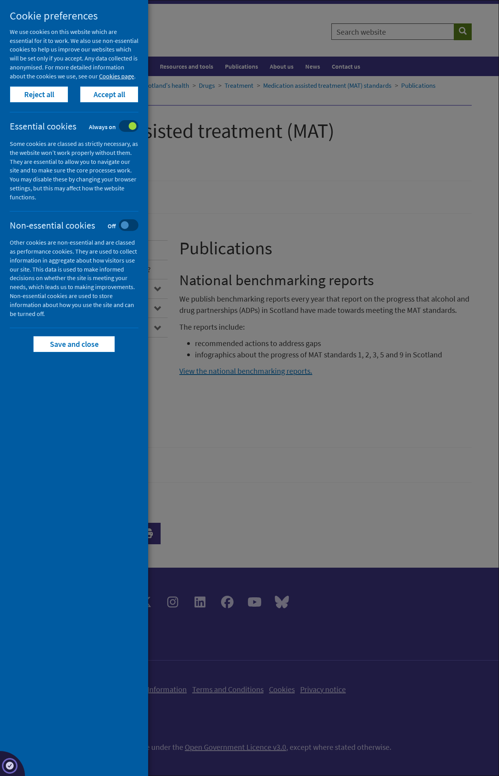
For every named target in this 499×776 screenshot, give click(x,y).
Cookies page (116, 76)
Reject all (39, 94)
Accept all (109, 94)
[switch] (80, 127)
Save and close (74, 344)
